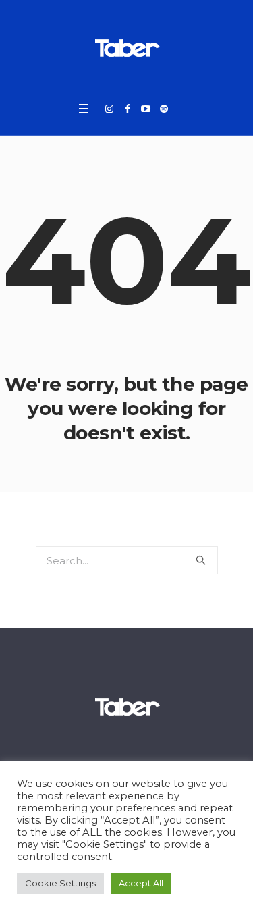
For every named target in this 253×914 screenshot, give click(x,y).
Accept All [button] (141, 883)
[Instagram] (109, 108)
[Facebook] (127, 108)
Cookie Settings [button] (60, 883)
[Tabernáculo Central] (127, 47)
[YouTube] (145, 108)
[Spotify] (164, 108)
